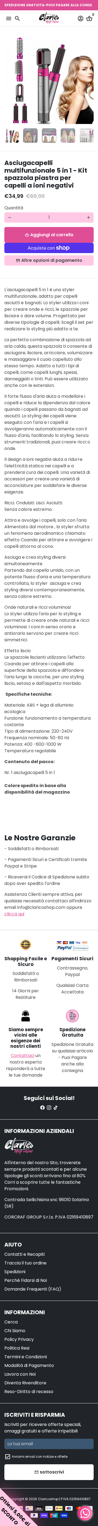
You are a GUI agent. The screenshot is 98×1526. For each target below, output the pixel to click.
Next (88, 79)
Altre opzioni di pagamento (51, 260)
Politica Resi (16, 1348)
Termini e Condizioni (25, 1357)
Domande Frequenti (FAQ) (32, 1289)
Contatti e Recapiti (24, 1254)
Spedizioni (14, 1272)
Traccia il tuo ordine (25, 1263)
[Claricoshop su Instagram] (49, 1108)
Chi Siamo (14, 1331)
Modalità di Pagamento (29, 1365)
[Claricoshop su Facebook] (42, 1108)
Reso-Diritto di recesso (28, 1391)
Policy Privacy (19, 1339)
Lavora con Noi (20, 1374)
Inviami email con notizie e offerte (40, 1456)
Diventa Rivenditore (25, 1383)
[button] (19, 1507)
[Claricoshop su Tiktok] (55, 1108)
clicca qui (14, 914)
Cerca (11, 1322)
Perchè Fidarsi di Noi (25, 1280)
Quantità (13, 208)
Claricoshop (48, 1499)
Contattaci (22, 1055)
